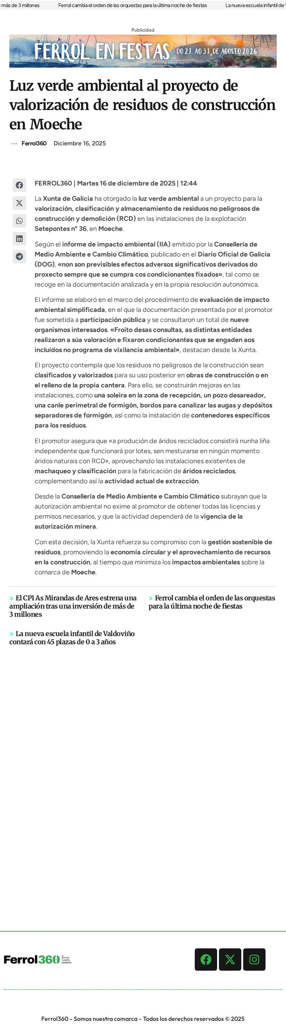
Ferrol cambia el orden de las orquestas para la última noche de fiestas (127, 5)
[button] (19, 185)
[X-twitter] (230, 959)
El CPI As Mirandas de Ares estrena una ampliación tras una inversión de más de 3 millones (73, 606)
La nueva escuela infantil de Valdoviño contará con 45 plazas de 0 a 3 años (72, 637)
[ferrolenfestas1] (143, 65)
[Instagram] (254, 959)
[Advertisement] (143, 761)
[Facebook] (206, 959)
